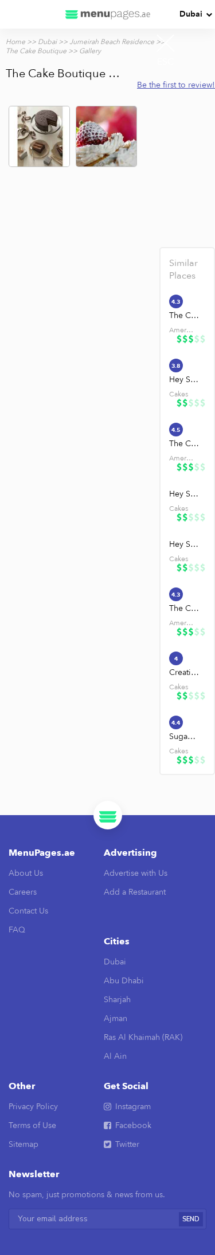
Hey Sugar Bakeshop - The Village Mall (184, 379)
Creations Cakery (184, 672)
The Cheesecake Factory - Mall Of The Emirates (184, 608)
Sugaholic (184, 736)
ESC (165, 61)
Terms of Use (32, 1125)
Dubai (190, 14)
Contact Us (28, 910)
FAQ (17, 929)
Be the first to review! (176, 85)
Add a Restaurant (135, 892)
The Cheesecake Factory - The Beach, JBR (184, 315)
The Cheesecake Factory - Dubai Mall (184, 443)
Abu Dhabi (124, 980)
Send (191, 1219)
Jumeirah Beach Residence (111, 41)
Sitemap (23, 1144)
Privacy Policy (33, 1106)
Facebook (133, 1125)
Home (15, 41)
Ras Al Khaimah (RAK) (143, 1037)
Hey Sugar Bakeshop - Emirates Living (184, 494)
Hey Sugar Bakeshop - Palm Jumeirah (184, 544)
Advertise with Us (135, 873)
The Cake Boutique (36, 50)
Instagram (133, 1106)
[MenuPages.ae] (108, 14)
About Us (26, 873)
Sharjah (117, 999)
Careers (23, 892)
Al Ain (115, 1056)
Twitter (127, 1144)
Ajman (115, 1018)
